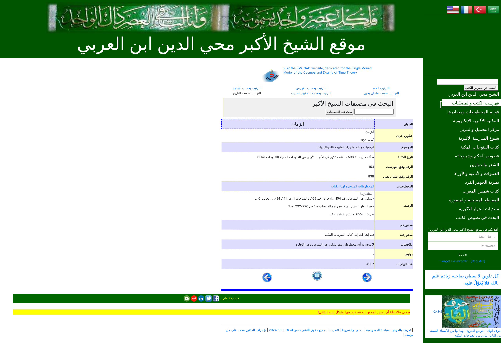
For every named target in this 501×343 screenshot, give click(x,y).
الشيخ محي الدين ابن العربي (473, 94)
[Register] (478, 261)
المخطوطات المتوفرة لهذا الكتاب (352, 186)
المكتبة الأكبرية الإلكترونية (476, 120)
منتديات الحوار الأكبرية (479, 208)
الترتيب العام (381, 88)
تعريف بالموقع (401, 330)
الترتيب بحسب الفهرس (311, 88)
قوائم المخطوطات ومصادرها (473, 111)
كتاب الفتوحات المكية (479, 146)
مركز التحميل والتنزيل (479, 129)
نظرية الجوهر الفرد (482, 182)
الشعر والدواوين (484, 164)
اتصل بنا (333, 330)
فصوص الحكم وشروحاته (477, 155)
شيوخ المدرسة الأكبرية (479, 138)
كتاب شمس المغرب (481, 191)
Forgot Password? (454, 261)
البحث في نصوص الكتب (480, 88)
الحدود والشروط (352, 330)
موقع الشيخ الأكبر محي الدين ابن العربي (221, 44)
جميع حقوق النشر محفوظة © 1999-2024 (297, 330)
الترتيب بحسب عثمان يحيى (381, 93)
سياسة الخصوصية (377, 330)
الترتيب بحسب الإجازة (247, 88)
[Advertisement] (463, 45)
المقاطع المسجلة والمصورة (474, 199)
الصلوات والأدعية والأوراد (476, 173)
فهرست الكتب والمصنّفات (475, 102)
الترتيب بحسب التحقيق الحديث (311, 93)
